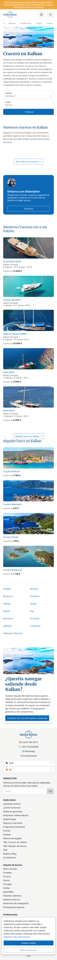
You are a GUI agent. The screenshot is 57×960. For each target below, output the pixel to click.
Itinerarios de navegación (16, 903)
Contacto (28, 208)
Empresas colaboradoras (15, 815)
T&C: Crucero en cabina (15, 842)
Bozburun (8, 596)
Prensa (6, 830)
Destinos (12, 23)
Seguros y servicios (12, 823)
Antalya (7, 588)
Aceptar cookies (28, 943)
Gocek (33, 603)
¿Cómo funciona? (11, 807)
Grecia (6, 880)
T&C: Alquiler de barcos (15, 846)
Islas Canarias (10, 868)
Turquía (39, 23)
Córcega (7, 884)
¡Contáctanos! (30, 755)
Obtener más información (17, 936)
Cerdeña (7, 872)
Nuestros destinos (12, 895)
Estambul (35, 596)
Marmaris (8, 618)
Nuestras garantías (12, 811)
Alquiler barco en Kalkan (27, 436)
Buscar (30, 111)
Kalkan (6, 611)
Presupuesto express (13, 907)
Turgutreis (35, 625)
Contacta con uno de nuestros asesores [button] (27, 718)
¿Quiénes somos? (12, 803)
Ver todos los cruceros (27, 161)
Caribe (6, 888)
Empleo (7, 834)
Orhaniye (34, 618)
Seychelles (8, 891)
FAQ (5, 849)
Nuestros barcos (11, 899)
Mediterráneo (26, 23)
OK (50, 791)
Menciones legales (12, 838)
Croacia (7, 876)
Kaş (32, 611)
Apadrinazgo (9, 819)
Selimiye (7, 625)
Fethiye (6, 603)
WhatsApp (30, 751)
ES (10, 769)
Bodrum (34, 588)
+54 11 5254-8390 (29, 746)
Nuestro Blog (9, 853)
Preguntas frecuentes (14, 826)
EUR (11, 763)
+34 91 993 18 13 (30, 742)
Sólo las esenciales (28, 950)
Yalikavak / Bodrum (12, 633)
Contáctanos (9, 857)
